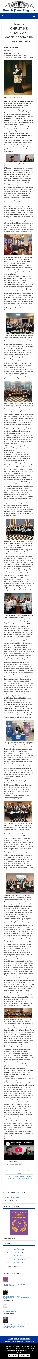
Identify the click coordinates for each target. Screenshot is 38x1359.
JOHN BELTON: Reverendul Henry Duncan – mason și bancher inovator (18, 1177)
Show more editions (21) (15, 1266)
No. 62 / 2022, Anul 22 (16, 1164)
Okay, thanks (13, 1355)
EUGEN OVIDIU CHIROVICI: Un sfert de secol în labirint (18, 1297)
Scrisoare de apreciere (9, 1311)
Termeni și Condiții (10, 1341)
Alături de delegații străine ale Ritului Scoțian (19, 1172)
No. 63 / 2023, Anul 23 (14, 1262)
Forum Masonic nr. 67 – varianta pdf (14, 1284)
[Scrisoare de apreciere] (19, 1307)
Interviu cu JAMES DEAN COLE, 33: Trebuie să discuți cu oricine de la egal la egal (17, 1325)
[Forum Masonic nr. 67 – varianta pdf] (19, 1279)
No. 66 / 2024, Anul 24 (14, 1252)
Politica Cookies (25, 1339)
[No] (35, 1351)
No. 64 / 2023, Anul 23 (14, 1259)
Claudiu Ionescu (15, 1197)
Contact (10, 1339)
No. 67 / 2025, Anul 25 (14, 1249)
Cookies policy (24, 1355)
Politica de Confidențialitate (25, 1341)
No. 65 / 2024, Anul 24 (14, 1256)
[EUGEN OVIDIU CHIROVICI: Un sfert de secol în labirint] (19, 1292)
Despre (16, 1339)
